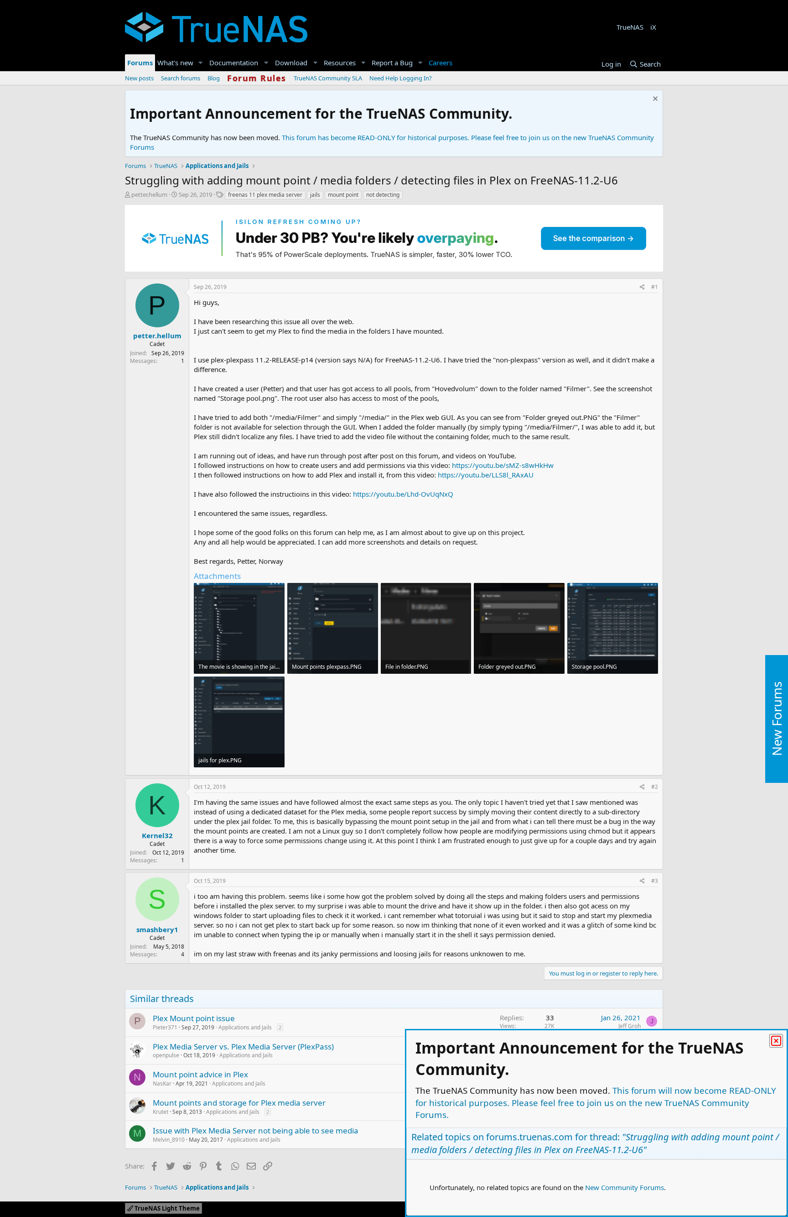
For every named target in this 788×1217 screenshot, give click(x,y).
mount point (343, 195)
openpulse (166, 1055)
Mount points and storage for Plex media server (239, 1102)
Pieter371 (165, 1027)
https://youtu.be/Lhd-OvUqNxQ (403, 493)
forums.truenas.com (529, 1137)
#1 (654, 287)
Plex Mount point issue (194, 1018)
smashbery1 (157, 929)
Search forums (180, 78)
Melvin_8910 (169, 1140)
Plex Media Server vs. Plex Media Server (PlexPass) (243, 1046)
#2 (654, 787)
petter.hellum (149, 194)
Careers (440, 62)
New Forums (776, 719)
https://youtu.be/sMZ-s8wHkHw (503, 465)
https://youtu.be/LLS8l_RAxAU (486, 474)
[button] (200, 62)
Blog (213, 78)
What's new (175, 62)
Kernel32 (157, 835)
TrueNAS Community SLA (328, 78)
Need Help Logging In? (400, 78)
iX (653, 26)
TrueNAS (630, 26)
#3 (654, 881)
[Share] (642, 287)
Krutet (160, 1112)
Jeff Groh (629, 1026)
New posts (139, 78)
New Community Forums (624, 1187)
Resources (340, 62)
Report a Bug (392, 62)
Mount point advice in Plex (200, 1074)
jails (315, 195)
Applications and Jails (245, 1027)
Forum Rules (256, 78)
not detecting (382, 195)
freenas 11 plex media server (265, 195)
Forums (140, 62)
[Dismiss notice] (654, 100)
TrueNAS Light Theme (166, 1208)
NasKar (162, 1083)
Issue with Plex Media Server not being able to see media (255, 1130)
